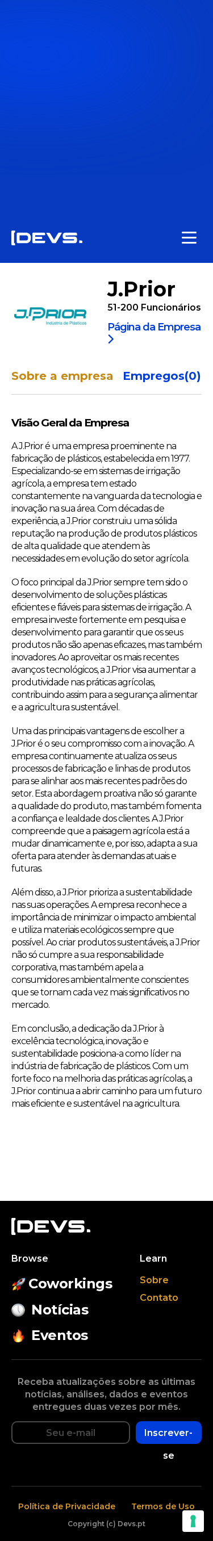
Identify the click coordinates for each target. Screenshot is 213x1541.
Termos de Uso (163, 1506)
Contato (159, 1297)
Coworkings (70, 1283)
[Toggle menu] (189, 237)
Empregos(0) (162, 376)
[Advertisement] (106, 106)
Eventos (59, 1335)
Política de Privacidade (66, 1506)
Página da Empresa (154, 327)
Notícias (59, 1309)
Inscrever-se (168, 1435)
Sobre (154, 1280)
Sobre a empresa (62, 376)
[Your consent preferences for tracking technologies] (193, 1521)
